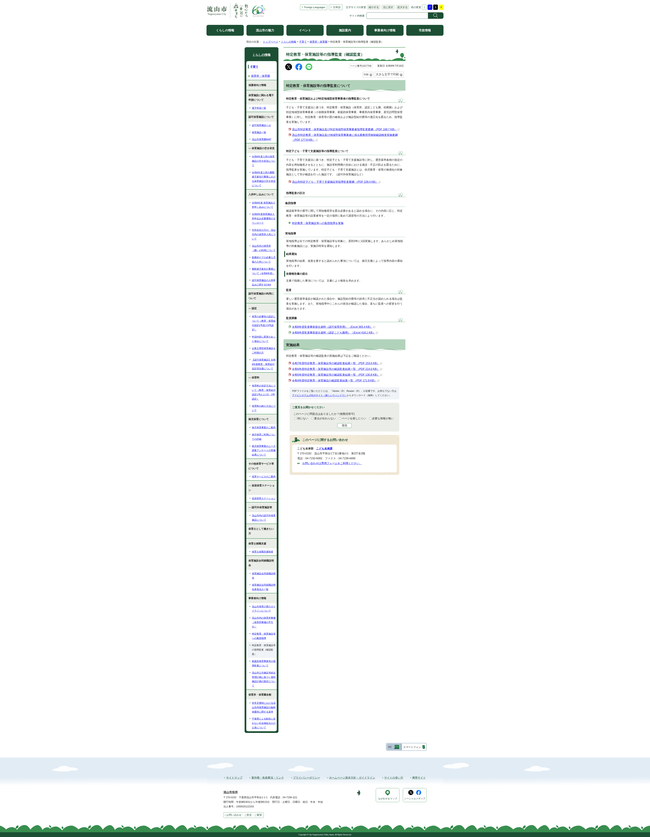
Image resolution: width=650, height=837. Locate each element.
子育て (303, 41)
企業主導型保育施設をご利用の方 (264, 350)
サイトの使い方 (393, 777)
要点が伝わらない (325, 418)
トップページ (270, 41)
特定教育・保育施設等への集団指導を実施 (317, 223)
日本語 (337, 7)
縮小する (373, 7)
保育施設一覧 (259, 132)
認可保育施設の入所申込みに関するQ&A (264, 282)
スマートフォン (412, 747)
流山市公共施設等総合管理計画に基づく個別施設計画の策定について (264, 679)
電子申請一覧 (259, 108)
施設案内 (345, 30)
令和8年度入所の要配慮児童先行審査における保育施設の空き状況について (264, 179)
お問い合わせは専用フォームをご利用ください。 (332, 463)
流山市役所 (230, 792)
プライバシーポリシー (306, 777)
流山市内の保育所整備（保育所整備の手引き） (264, 622)
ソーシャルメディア (414, 798)
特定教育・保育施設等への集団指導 (264, 636)
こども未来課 (324, 448)
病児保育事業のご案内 (264, 427)
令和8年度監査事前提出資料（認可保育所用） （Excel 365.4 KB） (332, 326)
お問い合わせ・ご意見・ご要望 (244, 814)
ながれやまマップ (387, 798)
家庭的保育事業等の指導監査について (264, 663)
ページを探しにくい (354, 418)
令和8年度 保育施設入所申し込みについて (263, 204)
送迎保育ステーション (264, 498)
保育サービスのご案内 (264, 476)
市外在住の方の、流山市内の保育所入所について (264, 234)
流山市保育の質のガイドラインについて (264, 608)
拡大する (402, 7)
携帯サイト (419, 777)
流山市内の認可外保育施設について (264, 517)
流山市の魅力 (265, 30)
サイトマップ (234, 777)
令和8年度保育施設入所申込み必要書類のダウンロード (264, 218)
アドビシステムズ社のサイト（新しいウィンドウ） (319, 395)
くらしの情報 (225, 30)
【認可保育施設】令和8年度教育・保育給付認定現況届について (264, 364)
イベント (305, 30)
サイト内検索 (357, 15)
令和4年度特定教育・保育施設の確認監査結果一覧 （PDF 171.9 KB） (334, 380)
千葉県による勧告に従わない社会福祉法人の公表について (264, 723)
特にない (302, 418)
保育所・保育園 (318, 41)
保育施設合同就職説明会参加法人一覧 (264, 587)
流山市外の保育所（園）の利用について (264, 248)
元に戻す (387, 7)
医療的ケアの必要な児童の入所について (264, 259)
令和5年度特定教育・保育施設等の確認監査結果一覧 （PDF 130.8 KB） (335, 374)
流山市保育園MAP (261, 139)
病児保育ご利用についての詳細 (264, 436)
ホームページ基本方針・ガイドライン (352, 777)
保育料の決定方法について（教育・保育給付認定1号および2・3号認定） (264, 392)
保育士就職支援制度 (262, 551)
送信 (344, 425)
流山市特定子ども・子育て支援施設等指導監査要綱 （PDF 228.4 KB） (335, 181)
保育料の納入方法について (264, 408)
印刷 (366, 74)
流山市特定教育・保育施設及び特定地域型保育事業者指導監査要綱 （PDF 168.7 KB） (344, 129)
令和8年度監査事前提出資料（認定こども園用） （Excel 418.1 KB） (333, 332)
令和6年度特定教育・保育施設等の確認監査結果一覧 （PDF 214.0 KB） (335, 369)
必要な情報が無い (383, 418)
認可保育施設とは (261, 125)
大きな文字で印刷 (387, 74)
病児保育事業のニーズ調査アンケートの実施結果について (264, 450)
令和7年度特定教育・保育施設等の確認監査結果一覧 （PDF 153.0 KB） (335, 363)
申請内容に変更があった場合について (264, 339)
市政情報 (425, 30)
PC (390, 747)
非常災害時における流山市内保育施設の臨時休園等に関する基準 (264, 707)
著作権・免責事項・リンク (267, 777)
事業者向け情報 (385, 30)
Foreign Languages (314, 7)
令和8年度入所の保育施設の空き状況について (264, 161)
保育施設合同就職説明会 (264, 575)
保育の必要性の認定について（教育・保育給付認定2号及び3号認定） (264, 323)
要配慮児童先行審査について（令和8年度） (264, 271)
